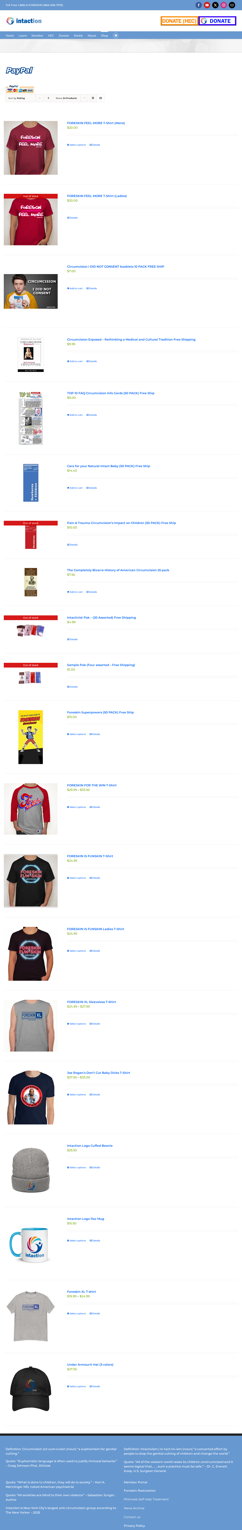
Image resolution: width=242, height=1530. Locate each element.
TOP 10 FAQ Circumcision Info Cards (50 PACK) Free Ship (110, 393)
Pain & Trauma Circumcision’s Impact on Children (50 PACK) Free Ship (121, 523)
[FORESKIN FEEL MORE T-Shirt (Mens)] (31, 148)
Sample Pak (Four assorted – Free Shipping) (101, 665)
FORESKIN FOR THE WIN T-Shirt (92, 785)
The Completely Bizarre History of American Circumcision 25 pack (118, 570)
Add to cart (76, 288)
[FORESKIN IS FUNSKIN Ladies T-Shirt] (31, 954)
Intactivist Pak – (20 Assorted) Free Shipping (101, 617)
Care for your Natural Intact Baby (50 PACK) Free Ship (108, 466)
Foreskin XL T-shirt (81, 1292)
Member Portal (135, 1482)
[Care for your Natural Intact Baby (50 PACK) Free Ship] (31, 483)
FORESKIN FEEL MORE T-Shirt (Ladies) (97, 196)
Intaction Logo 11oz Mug (85, 1219)
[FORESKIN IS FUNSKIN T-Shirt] (31, 881)
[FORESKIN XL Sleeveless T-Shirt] (31, 1026)
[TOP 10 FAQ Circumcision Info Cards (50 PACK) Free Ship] (31, 418)
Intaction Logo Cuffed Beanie (90, 1146)
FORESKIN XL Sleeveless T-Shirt (91, 1002)
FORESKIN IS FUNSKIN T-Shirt (90, 856)
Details (96, 144)
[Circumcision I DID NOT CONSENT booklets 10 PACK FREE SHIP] (31, 291)
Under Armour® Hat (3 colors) (90, 1364)
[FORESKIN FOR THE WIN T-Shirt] (31, 809)
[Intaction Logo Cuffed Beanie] (31, 1170)
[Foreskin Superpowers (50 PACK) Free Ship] (31, 737)
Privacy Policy (134, 1526)
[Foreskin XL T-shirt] (31, 1316)
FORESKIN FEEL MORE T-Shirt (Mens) (96, 123)
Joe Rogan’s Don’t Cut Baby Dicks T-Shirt (98, 1073)
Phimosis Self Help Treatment (146, 1499)
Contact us (132, 1517)
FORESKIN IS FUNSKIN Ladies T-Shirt (95, 929)
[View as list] (100, 98)
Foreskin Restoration (140, 1490)
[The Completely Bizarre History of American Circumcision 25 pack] (31, 582)
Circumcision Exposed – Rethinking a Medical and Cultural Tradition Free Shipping (131, 339)
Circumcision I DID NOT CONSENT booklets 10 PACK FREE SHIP (115, 266)
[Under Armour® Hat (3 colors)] (31, 1389)
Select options (78, 144)
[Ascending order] (48, 98)
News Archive (134, 1508)
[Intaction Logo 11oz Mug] (31, 1243)
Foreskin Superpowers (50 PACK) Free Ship (100, 712)
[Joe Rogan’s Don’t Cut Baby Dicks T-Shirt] (31, 1097)
